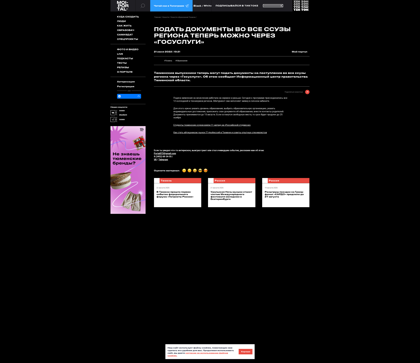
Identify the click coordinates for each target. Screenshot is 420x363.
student (123, 115)
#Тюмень (168, 61)
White (208, 6)
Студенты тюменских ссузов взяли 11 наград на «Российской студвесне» (212, 125)
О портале (125, 72)
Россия (220, 180)
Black (197, 6)
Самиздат (125, 34)
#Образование (181, 61)
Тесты (122, 63)
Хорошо (245, 351)
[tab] (129, 81)
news (122, 110)
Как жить (124, 25)
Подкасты (125, 58)
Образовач (125, 30)
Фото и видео (127, 49)
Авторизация (126, 81)
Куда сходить (128, 16)
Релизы (123, 67)
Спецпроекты (127, 39)
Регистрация (125, 86)
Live (120, 54)
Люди (121, 21)
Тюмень (166, 180)
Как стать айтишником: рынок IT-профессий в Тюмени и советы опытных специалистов (220, 132)
